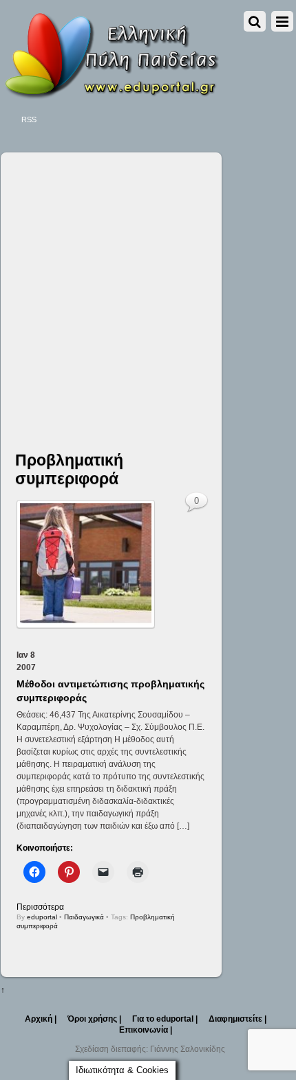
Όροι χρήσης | (94, 1019)
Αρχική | (40, 1019)
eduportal (42, 917)
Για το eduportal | (165, 1019)
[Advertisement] (148, 289)
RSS (28, 119)
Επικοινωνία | (145, 1030)
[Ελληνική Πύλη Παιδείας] (111, 95)
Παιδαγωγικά (84, 917)
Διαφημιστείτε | (237, 1019)
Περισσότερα (40, 907)
